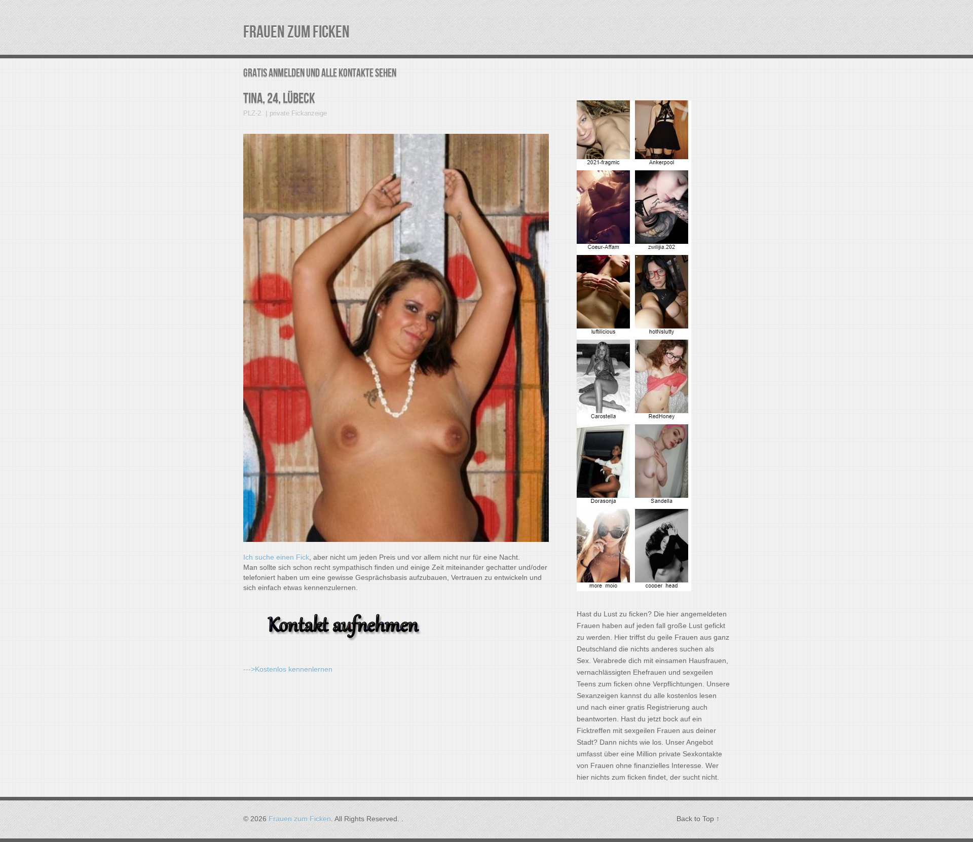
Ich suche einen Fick (276, 557)
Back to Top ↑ (698, 819)
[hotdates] (634, 588)
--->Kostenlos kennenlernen (287, 669)
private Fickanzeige (298, 113)
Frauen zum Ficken (296, 32)
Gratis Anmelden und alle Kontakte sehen (319, 73)
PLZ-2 (252, 113)
